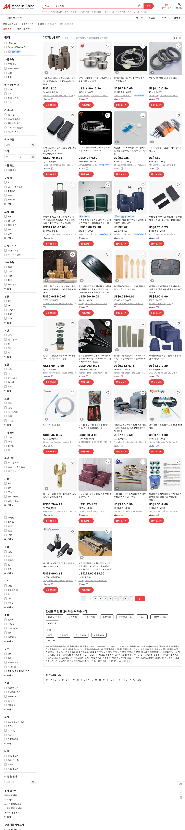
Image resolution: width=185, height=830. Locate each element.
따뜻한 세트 (96, 12)
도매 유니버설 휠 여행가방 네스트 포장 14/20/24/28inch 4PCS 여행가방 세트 (59, 81)
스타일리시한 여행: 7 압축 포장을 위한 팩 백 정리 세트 (165, 357)
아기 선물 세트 (133, 12)
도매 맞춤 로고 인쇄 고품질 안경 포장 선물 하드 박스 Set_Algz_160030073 (165, 218)
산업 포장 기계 (54, 616)
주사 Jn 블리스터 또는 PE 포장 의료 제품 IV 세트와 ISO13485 (94, 149)
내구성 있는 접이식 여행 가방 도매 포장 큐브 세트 (94, 495)
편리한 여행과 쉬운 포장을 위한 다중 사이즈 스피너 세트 (130, 221)
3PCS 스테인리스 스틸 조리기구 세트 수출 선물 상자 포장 (94, 80)
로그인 (179, 7)
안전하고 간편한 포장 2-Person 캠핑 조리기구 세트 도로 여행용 (59, 357)
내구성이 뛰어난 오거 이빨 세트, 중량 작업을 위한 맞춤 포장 (59, 495)
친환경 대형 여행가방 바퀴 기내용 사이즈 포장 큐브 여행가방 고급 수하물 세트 (94, 221)
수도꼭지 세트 (108, 12)
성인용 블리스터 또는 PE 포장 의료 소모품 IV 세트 (129, 79)
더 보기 (49, 640)
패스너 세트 (90, 616)
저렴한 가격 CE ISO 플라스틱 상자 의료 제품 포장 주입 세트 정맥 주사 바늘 (130, 150)
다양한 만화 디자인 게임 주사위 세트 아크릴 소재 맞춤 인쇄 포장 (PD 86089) (165, 497)
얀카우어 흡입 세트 (51, 424)
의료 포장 (74, 12)
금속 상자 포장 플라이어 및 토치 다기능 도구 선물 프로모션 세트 (94, 426)
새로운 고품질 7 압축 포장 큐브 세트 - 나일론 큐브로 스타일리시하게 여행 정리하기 (130, 427)
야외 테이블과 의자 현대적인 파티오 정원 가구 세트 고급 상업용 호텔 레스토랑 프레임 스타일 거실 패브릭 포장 (94, 566)
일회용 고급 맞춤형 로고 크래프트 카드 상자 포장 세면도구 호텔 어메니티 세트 (130, 358)
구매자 (137, 17)
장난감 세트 (84, 12)
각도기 (142, 616)
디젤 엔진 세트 (159, 616)
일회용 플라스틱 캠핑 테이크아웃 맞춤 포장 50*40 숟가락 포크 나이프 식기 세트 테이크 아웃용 (94, 358)
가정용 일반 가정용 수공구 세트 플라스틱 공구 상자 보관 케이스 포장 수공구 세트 (165, 289)
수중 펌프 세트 (125, 616)
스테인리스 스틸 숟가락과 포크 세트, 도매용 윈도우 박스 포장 (130, 495)
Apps (164, 17)
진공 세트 (73, 616)
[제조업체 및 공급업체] (18, 6)
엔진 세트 (52, 622)
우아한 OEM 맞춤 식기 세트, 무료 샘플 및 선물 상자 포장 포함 (129, 288)
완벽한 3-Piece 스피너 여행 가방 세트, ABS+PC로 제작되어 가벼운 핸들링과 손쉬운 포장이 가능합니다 (59, 220)
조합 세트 (107, 616)
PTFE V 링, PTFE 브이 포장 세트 (163, 78)
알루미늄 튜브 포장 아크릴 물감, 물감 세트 (165, 426)
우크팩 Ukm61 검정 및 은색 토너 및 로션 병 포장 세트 (58, 565)
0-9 (47, 679)
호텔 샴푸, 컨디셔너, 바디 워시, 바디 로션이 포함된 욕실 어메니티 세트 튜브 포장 (59, 289)
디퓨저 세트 (120, 12)
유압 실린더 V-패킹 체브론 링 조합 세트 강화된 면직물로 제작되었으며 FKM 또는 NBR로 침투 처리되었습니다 (94, 289)
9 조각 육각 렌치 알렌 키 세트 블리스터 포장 (165, 149)
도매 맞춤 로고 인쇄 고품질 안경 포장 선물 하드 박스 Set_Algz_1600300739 (59, 150)
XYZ (139, 679)
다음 (138, 598)
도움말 (152, 17)
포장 (66, 12)
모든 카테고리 (13, 17)
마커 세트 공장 (57, 12)
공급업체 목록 (23, 29)
